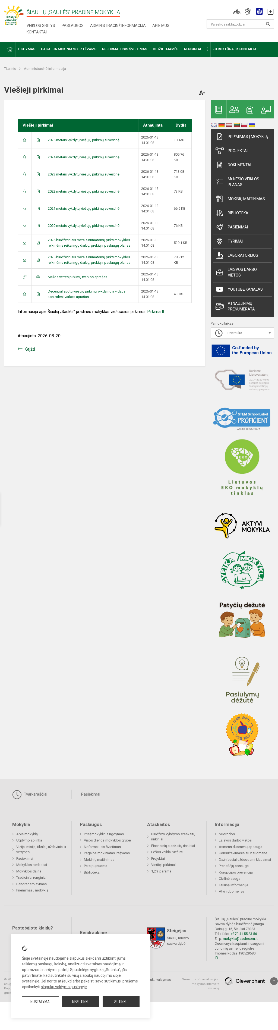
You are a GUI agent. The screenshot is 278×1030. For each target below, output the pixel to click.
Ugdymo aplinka (29, 840)
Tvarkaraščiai (35, 794)
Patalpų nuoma (95, 866)
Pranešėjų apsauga (234, 866)
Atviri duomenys (231, 891)
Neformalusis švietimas (102, 847)
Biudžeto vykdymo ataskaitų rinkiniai (173, 836)
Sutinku (121, 1002)
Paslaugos (73, 25)
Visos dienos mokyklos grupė (107, 840)
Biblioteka (238, 213)
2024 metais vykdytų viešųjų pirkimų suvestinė (83, 157)
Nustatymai (40, 1002)
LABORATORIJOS (243, 255)
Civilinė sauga (229, 879)
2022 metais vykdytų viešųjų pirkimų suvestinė (83, 191)
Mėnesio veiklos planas (243, 182)
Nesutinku (81, 1002)
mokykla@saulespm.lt (240, 939)
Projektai (238, 151)
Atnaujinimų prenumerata (241, 306)
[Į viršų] (274, 981)
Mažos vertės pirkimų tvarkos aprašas (77, 277)
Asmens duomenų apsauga (240, 847)
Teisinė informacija (233, 885)
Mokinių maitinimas (246, 199)
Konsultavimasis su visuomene (243, 853)
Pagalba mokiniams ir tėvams (107, 853)
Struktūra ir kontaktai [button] (235, 49)
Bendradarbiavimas (31, 884)
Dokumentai (239, 165)
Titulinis (10, 69)
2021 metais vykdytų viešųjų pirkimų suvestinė (83, 208)
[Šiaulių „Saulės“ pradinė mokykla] (15, 15)
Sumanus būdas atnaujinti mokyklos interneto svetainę (200, 984)
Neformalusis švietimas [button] (124, 49)
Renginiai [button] (192, 49)
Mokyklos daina (28, 871)
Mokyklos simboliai (31, 865)
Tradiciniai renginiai (31, 877)
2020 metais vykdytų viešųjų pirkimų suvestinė (83, 226)
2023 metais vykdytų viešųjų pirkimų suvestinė (83, 174)
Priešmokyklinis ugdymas (104, 834)
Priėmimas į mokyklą (248, 136)
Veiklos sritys (41, 25)
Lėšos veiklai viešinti (167, 852)
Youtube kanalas (245, 289)
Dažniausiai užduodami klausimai (245, 860)
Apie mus (160, 25)
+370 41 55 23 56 (244, 934)
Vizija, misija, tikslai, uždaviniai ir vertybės (41, 849)
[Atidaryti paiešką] (268, 24)
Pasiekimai (238, 227)
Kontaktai (37, 32)
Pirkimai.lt (155, 311)
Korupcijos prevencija (236, 872)
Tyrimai (235, 241)
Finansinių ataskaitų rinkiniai (173, 846)
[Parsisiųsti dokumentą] (24, 140)
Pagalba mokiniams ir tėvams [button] (68, 49)
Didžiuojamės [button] (165, 49)
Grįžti (30, 349)
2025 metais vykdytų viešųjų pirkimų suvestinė (83, 140)
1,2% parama (161, 871)
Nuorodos (227, 834)
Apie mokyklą (27, 834)
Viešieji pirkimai (163, 865)
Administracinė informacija (118, 25)
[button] (237, 11)
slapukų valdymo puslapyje (64, 987)
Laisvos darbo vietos (242, 272)
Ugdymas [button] (26, 49)
